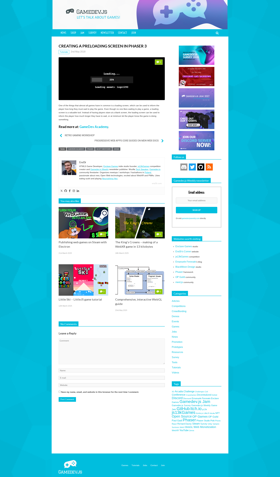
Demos (175, 316)
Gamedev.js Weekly (99, 169)
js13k (204, 409)
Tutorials (64, 52)
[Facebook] (69, 190)
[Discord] (183, 166)
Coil (206, 392)
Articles (176, 301)
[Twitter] (61, 190)
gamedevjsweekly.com (191, 218)
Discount (187, 398)
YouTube (184, 430)
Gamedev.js (154, 169)
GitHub (183, 408)
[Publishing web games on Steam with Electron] (83, 222)
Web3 (182, 427)
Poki (212, 420)
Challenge (189, 391)
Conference (178, 394)
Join (133, 32)
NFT (217, 413)
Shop (73, 32)
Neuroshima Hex (110, 178)
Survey (93, 32)
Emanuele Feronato (185, 261)
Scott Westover (104, 149)
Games (175, 326)
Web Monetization (205, 426)
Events (175, 321)
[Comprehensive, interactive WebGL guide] (140, 280)
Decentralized (204, 395)
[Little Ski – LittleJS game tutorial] (83, 280)
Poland (148, 172)
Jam (82, 32)
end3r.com (157, 183)
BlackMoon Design (185, 267)
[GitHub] (200, 166)
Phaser (90, 149)
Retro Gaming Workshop (80, 135)
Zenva (116, 149)
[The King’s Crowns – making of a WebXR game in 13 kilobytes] (140, 222)
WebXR (175, 430)
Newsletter (107, 32)
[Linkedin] (78, 190)
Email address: (196, 192)
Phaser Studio (203, 420)
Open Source (182, 416)
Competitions (179, 306)
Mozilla (212, 413)
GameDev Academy (93, 127)
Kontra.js (199, 413)
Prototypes (177, 347)
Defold (214, 395)
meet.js (179, 282)
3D (173, 392)
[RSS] (209, 166)
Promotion (177, 342)
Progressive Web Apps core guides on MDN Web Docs (126, 140)
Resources (177, 352)
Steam (196, 423)
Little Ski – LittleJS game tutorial (80, 299)
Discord (177, 398)
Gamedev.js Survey (181, 405)
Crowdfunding (179, 311)
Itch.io (196, 408)
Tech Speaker (142, 169)
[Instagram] (73, 190)
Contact (122, 32)
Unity (210, 424)
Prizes (218, 421)
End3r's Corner (183, 251)
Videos (175, 372)
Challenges (199, 392)
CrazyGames (191, 395)
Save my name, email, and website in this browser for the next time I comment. (100, 392)
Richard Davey (184, 424)
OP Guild (180, 277)
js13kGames (143, 166)
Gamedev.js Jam (195, 401)
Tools (174, 362)
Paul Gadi (177, 420)
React (174, 424)
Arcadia (179, 391)
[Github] (65, 190)
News (63, 32)
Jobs (174, 331)
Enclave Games (110, 166)
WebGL (189, 427)
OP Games (200, 416)
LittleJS (206, 413)
